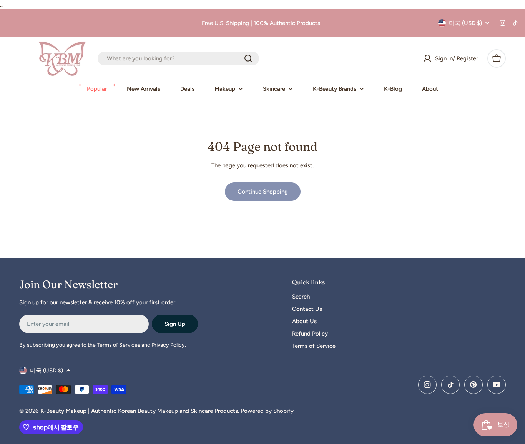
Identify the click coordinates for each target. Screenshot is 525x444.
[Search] (248, 58)
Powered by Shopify (267, 410)
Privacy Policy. (168, 345)
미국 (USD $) (465, 23)
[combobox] (178, 58)
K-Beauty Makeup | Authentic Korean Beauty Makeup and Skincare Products (139, 410)
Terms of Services (118, 345)
